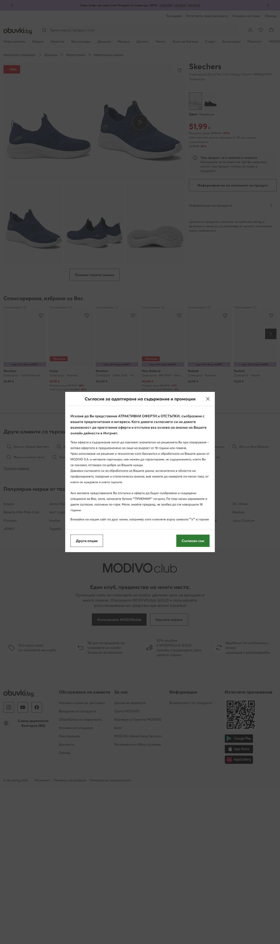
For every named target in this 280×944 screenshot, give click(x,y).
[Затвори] (208, 399)
